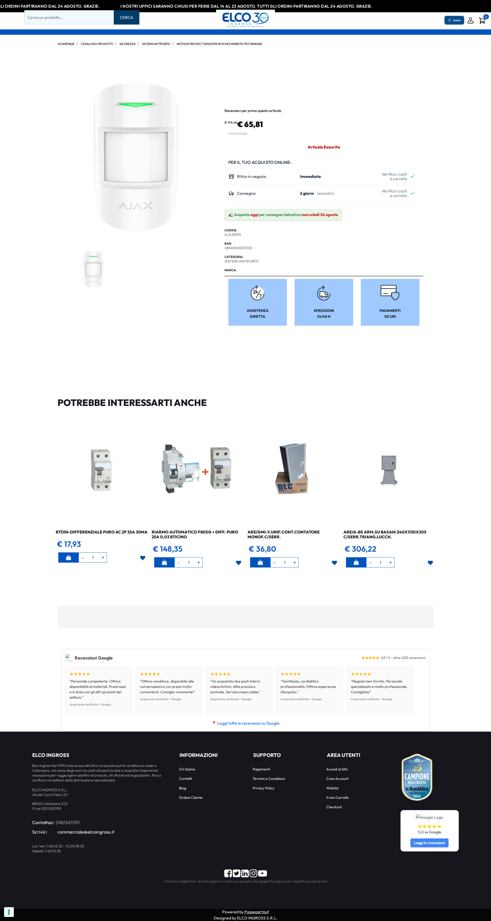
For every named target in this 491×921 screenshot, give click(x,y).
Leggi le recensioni (429, 842)
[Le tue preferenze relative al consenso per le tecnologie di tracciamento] (9, 912)
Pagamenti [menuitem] (261, 769)
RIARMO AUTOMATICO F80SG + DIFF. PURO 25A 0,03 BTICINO (195, 534)
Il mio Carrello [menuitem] (337, 797)
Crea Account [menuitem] (337, 778)
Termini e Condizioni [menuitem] (269, 778)
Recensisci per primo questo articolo (253, 110)
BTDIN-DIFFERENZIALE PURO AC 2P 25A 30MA (102, 532)
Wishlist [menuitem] (332, 788)
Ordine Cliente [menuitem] (191, 797)
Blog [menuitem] (182, 788)
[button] (126, 17)
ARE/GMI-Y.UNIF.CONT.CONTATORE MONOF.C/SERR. (284, 534)
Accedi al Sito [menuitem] (337, 769)
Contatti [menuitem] (185, 778)
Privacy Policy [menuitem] (263, 788)
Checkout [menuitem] (334, 807)
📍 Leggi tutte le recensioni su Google (245, 723)
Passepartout (256, 911)
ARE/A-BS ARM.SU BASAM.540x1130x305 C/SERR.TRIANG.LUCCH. (384, 534)
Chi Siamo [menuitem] (187, 769)
